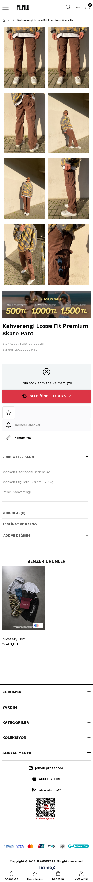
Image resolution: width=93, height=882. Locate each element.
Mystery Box (13, 639)
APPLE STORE (50, 779)
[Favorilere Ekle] (46, 412)
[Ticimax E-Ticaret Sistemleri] (46, 868)
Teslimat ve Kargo (19, 524)
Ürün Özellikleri (18, 456)
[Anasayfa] (8, 20)
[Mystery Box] (23, 598)
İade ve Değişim (16, 535)
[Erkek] (13, 20)
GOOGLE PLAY (49, 789)
